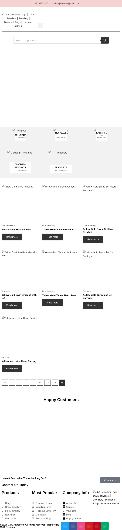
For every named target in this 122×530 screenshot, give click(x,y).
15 (55, 382)
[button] (40, 25)
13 (40, 382)
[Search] (105, 40)
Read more (12, 237)
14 (47, 382)
